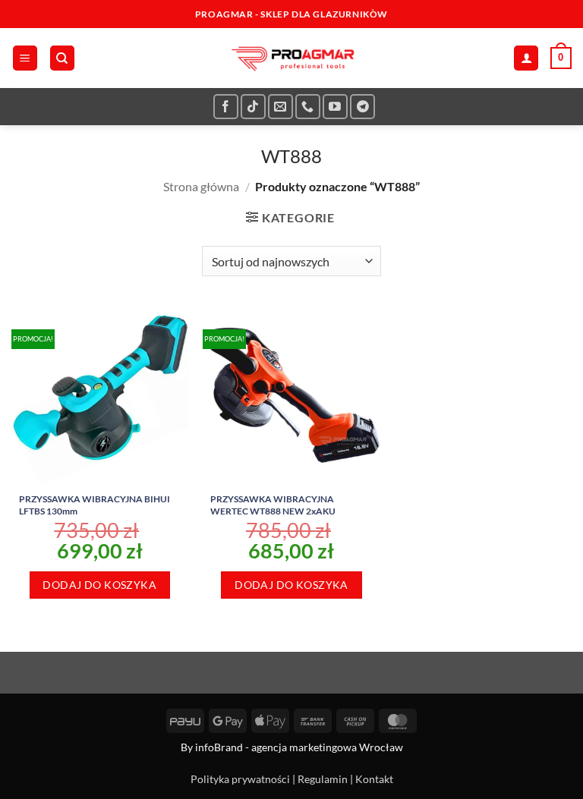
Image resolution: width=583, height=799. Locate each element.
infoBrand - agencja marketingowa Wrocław (299, 747)
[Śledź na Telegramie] (362, 106)
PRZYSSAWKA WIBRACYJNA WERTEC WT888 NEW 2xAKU (273, 505)
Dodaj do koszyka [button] (99, 584)
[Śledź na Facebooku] (225, 106)
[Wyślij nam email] (280, 106)
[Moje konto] (526, 58)
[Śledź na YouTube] (335, 106)
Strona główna (201, 186)
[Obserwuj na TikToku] (253, 106)
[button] (25, 58)
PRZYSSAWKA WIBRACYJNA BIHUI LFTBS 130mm (94, 505)
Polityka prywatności (240, 778)
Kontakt (374, 778)
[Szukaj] (62, 58)
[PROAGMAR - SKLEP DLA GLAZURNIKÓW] (291, 58)
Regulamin (323, 778)
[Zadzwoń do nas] (307, 106)
